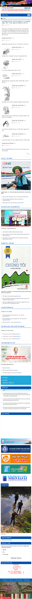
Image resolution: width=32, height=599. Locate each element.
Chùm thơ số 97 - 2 (17, 59)
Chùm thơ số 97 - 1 (17, 73)
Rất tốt (4, 523)
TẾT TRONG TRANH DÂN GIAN (12, 296)
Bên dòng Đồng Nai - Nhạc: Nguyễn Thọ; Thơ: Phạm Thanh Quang (15, 319)
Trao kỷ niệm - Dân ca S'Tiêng (11, 334)
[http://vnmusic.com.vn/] (16, 469)
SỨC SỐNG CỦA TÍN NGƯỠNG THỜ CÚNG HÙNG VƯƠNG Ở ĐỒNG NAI (15, 238)
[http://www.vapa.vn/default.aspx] (16, 449)
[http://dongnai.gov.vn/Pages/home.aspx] (16, 441)
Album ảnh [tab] (4, 484)
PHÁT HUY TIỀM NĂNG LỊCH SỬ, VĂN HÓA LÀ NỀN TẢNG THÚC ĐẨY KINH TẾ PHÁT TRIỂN (16, 303)
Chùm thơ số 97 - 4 (7, 38)
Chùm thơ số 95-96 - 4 (18, 120)
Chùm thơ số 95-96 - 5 (18, 105)
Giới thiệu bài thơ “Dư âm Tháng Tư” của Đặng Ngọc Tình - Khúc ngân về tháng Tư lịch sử (16, 22)
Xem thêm (3, 507)
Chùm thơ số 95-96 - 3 (18, 134)
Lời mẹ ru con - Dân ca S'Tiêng (11, 338)
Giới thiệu (5, 380)
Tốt (3, 525)
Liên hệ (11, 553)
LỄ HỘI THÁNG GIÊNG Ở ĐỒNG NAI (13, 232)
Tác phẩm (5, 377)
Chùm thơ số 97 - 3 (17, 47)
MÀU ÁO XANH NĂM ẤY (10, 370)
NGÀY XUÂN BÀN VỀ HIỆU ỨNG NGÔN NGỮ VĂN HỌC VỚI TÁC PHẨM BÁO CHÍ (16, 299)
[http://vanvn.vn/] (16, 478)
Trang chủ (5, 553)
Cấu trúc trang (18, 553)
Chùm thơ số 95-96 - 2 (8, 143)
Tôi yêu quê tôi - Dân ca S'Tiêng (12, 336)
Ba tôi (6, 367)
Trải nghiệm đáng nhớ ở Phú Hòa (12, 372)
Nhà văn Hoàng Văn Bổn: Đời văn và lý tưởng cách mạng (13, 200)
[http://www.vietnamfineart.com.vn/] (16, 459)
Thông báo (5, 387)
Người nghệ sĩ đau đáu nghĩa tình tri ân (13, 202)
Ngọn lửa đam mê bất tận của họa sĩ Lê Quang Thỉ (15, 196)
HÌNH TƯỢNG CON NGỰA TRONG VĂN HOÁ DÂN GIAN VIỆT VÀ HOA (16, 235)
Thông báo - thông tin (8, 382)
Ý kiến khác (5, 528)
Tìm (29, 15)
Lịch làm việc (5, 413)
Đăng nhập (26, 553)
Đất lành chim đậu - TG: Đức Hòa (12, 322)
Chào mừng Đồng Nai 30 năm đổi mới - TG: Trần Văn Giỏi (13, 316)
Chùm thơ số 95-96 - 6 (18, 85)
